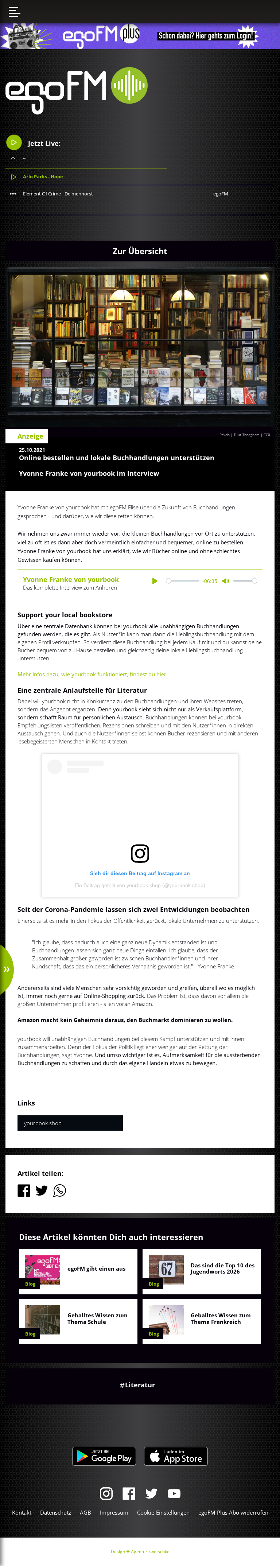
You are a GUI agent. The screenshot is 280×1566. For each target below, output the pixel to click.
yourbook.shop (43, 1123)
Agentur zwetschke (150, 1551)
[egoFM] (76, 112)
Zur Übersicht (140, 250)
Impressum (114, 1512)
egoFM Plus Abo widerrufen (233, 1512)
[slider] (182, 581)
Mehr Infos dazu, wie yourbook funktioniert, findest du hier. (93, 674)
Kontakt (21, 1512)
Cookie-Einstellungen (163, 1512)
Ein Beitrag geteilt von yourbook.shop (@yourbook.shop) (140, 885)
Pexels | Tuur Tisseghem (239, 434)
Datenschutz (55, 1512)
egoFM (220, 193)
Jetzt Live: (43, 143)
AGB (85, 1512)
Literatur (140, 1384)
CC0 (267, 434)
